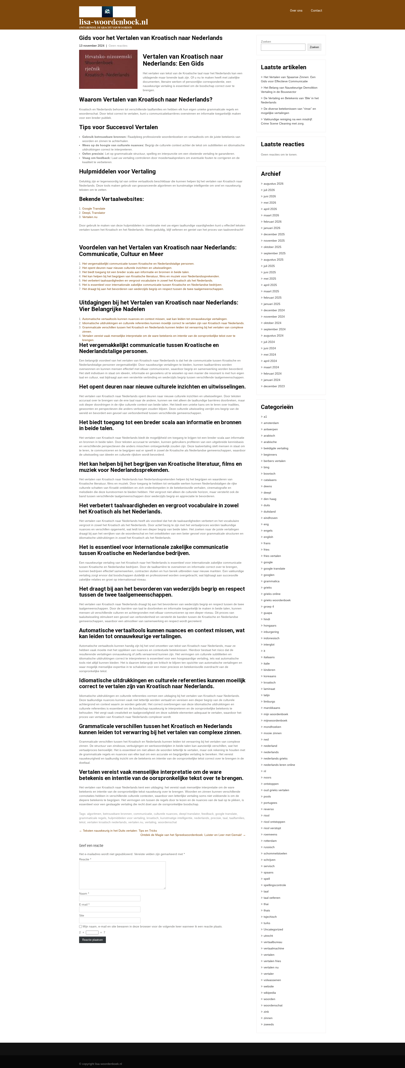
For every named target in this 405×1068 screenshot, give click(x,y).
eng (266, 524)
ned (266, 739)
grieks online (272, 594)
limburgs (269, 701)
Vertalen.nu (89, 217)
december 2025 (274, 234)
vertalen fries (272, 961)
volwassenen (272, 980)
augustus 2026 (274, 183)
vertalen (269, 954)
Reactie (85, 859)
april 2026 (270, 209)
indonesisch (271, 638)
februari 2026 (273, 221)
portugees (270, 802)
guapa (268, 613)
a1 (265, 416)
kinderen (269, 669)
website (269, 986)
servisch (269, 866)
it (264, 650)
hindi (267, 619)
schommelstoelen (275, 853)
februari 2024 (273, 373)
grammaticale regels (92, 818)
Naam (84, 893)
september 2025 (275, 253)
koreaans (270, 676)
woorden (269, 999)
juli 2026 (269, 190)
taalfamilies (236, 818)
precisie (216, 818)
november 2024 (274, 316)
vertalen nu (271, 967)
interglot (269, 644)
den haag (270, 499)
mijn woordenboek (276, 714)
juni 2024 (270, 348)
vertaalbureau (273, 942)
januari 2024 (272, 380)
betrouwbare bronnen (117, 813)
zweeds (269, 1024)
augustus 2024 (274, 335)
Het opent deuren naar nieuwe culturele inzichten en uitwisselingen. (127, 267)
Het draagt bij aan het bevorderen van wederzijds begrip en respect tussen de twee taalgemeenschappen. (153, 289)
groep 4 (269, 606)
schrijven (269, 859)
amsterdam (271, 423)
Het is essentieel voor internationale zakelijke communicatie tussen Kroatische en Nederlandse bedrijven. (152, 284)
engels (268, 530)
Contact (316, 10)
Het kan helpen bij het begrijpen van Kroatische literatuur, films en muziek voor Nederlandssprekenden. (151, 276)
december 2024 (274, 310)
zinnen (268, 1018)
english (268, 537)
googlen (269, 575)
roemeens (270, 834)
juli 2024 (269, 342)
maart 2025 (271, 291)
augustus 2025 (274, 259)
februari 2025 (273, 297)
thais (267, 910)
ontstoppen (271, 783)
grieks (268, 587)
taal (225, 818)
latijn (267, 695)
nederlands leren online (279, 764)
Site (81, 915)
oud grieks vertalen (276, 790)
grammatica (271, 581)
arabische (270, 442)
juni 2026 (270, 196)
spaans (268, 872)
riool (266, 815)
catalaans (270, 480)
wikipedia (270, 992)
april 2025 (270, 285)
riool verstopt (272, 828)
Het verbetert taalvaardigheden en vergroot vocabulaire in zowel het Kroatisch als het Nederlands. (147, 280)
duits (267, 505)
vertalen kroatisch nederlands (107, 822)
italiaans (269, 657)
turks (267, 923)
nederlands (201, 818)
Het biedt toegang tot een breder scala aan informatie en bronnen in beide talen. (136, 272)
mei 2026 (270, 202)
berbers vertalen (275, 461)
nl (265, 771)
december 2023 (274, 386)
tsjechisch (270, 916)
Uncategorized (273, 929)
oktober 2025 (272, 247)
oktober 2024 (272, 323)
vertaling (150, 822)
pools (267, 796)
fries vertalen (272, 556)
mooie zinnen (273, 733)
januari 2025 (272, 304)
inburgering (271, 631)
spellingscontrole (275, 885)
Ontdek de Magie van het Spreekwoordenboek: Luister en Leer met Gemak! (193, 835)
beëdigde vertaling (276, 448)
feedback (207, 813)
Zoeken (266, 41)
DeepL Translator (93, 212)
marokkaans (272, 707)
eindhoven (271, 518)
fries (266, 549)
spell (267, 878)
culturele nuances (165, 813)
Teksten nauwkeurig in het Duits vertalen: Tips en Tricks (118, 830)
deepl (267, 492)
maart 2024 (271, 367)
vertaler (269, 973)
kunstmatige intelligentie (176, 818)
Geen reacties (118, 45)
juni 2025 (270, 272)
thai (266, 904)
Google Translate (93, 208)
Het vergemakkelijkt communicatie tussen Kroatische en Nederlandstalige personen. (138, 263)
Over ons (296, 10)
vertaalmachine (274, 948)
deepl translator (189, 813)
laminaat (269, 688)
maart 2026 (271, 215)
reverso (269, 809)
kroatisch (153, 818)
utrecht (268, 935)
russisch (269, 847)
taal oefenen (272, 897)
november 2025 (274, 240)
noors (267, 777)
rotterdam (270, 840)
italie (267, 663)
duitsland (270, 511)
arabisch (269, 435)
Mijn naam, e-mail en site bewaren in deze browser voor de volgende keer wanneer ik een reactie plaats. (153, 926)
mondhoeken (272, 726)
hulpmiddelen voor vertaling (126, 818)
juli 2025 (269, 266)
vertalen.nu (135, 822)
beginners (270, 454)
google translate (226, 813)
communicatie (143, 813)
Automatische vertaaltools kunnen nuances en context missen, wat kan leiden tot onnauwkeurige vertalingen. (155, 319)
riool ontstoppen (274, 821)
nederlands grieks (276, 758)
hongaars (270, 625)
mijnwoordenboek (275, 720)
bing (266, 467)
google (268, 562)
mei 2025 (270, 278)
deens (268, 486)
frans (267, 543)
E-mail (84, 904)
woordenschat (167, 822)
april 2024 (270, 361)
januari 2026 (272, 228)
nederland (270, 745)
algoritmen (94, 813)
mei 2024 (270, 354)
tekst (82, 822)
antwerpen (271, 429)
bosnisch (269, 473)
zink (266, 1011)
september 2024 (275, 329)
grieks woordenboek (277, 600)
